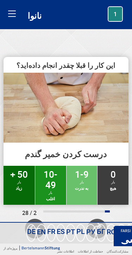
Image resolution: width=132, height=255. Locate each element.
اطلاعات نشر (65, 251)
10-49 (50, 184)
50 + (19, 179)
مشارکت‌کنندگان (117, 251)
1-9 (82, 179)
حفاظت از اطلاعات (90, 251)
